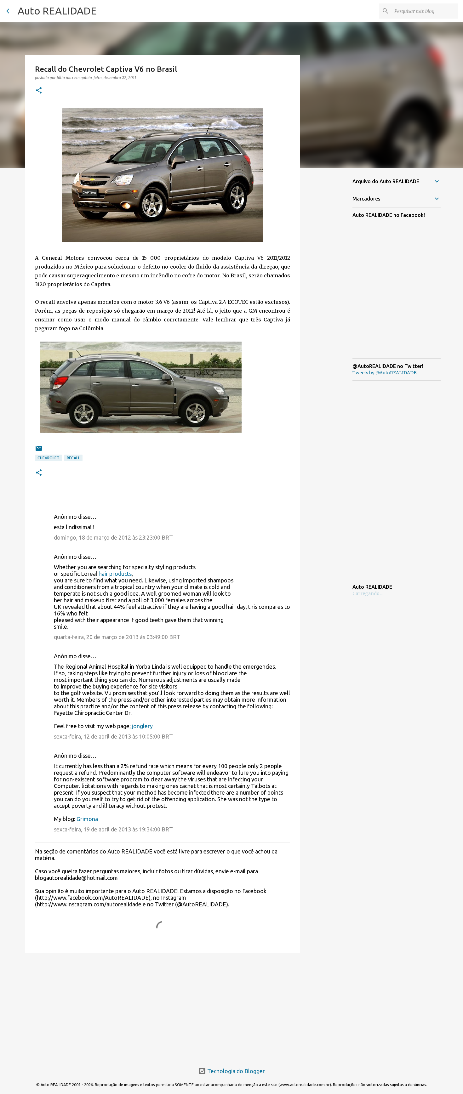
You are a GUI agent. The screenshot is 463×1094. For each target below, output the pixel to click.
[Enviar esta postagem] (39, 451)
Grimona (87, 819)
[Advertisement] (162, 1007)
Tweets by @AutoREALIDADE (384, 373)
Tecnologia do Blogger (235, 1071)
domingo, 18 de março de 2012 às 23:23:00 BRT (113, 537)
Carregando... (367, 593)
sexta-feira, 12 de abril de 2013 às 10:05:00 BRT (113, 736)
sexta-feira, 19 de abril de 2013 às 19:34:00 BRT (113, 829)
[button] (39, 91)
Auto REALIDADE (57, 10)
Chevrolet (48, 458)
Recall (73, 458)
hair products (115, 573)
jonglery (142, 726)
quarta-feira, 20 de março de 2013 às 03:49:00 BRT (117, 637)
